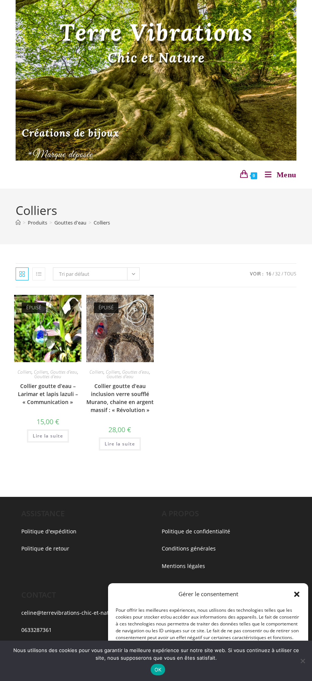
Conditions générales (189, 548)
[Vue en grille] (22, 273)
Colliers (102, 222)
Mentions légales (183, 566)
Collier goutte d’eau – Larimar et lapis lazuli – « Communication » (48, 394)
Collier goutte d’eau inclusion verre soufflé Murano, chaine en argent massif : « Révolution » (120, 398)
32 (277, 273)
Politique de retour (45, 548)
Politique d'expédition (48, 531)
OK (158, 670)
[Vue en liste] (38, 273)
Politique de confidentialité (196, 531)
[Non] (302, 661)
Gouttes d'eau (63, 372)
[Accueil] (18, 222)
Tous (290, 273)
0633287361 (36, 629)
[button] (297, 594)
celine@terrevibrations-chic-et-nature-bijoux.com (84, 612)
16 (268, 273)
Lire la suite (48, 436)
